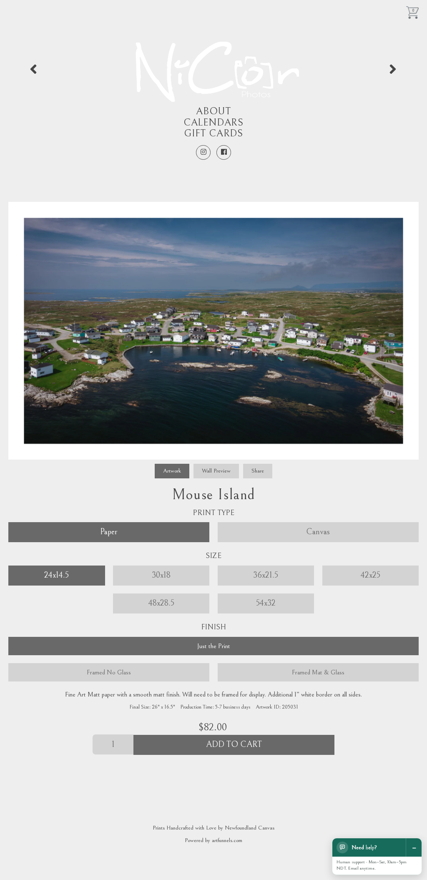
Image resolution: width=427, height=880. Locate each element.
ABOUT (213, 111)
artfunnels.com (227, 840)
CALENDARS (213, 122)
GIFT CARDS (213, 133)
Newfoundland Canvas (249, 828)
